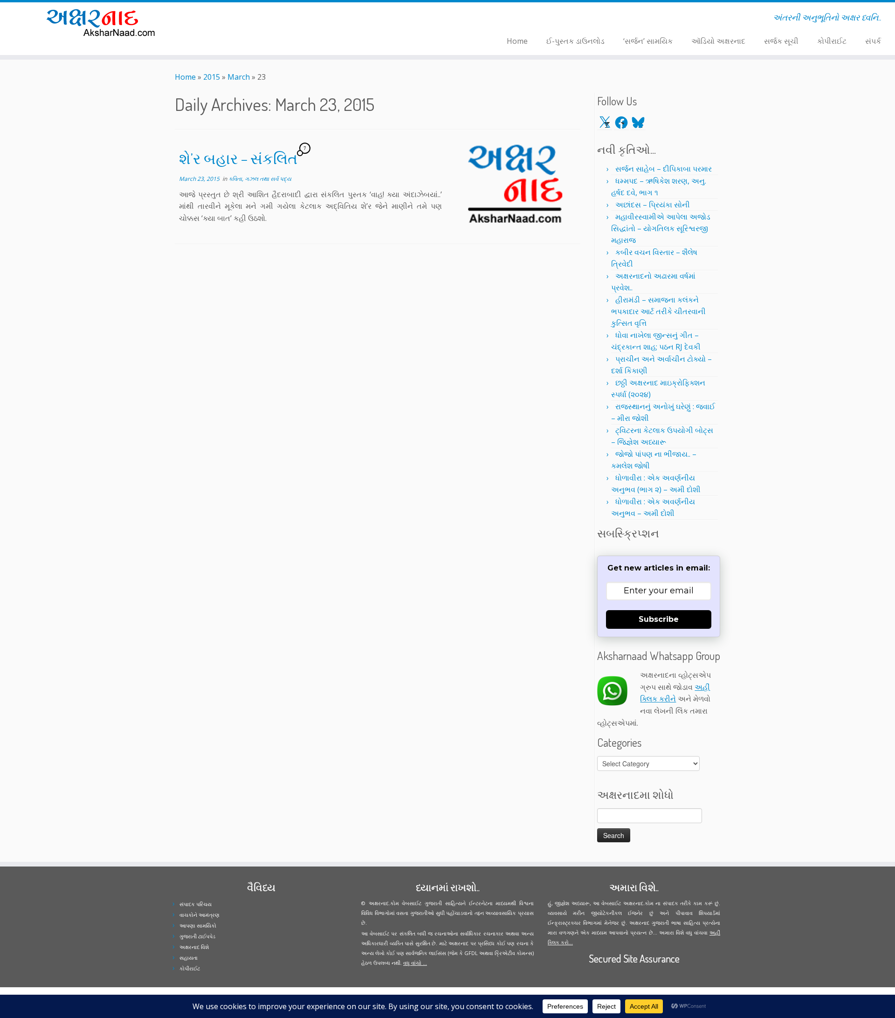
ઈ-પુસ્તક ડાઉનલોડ (575, 41)
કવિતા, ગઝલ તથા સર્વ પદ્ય (259, 179)
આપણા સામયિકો (197, 925)
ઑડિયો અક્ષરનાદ (718, 41)
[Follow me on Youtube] (260, 19)
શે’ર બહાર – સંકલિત (238, 158)
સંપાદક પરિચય (195, 904)
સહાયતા (188, 957)
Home (517, 41)
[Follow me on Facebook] (248, 19)
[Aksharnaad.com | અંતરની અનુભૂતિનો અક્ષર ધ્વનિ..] (103, 22)
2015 (211, 77)
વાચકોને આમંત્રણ (199, 914)
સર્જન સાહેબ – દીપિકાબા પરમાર (663, 169)
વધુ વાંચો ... (415, 962)
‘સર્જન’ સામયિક (648, 41)
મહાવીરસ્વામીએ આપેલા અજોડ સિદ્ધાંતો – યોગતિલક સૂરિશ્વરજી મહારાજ (660, 228)
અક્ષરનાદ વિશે (194, 946)
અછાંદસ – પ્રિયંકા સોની (652, 204)
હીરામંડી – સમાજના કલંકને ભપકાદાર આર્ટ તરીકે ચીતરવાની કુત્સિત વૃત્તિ (658, 311)
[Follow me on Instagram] (254, 19)
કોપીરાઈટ (832, 41)
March (238, 77)
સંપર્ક (873, 41)
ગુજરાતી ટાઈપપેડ (197, 936)
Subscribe (659, 619)
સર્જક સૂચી (781, 41)
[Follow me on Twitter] (242, 19)
